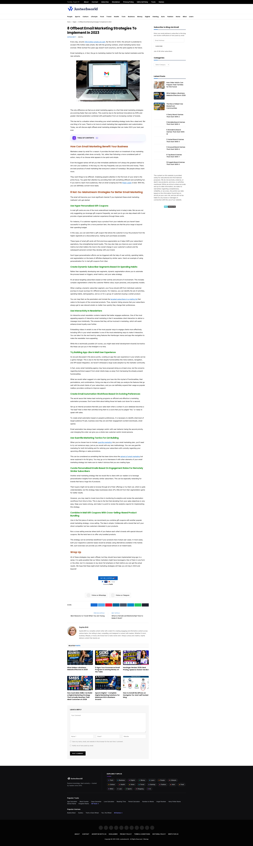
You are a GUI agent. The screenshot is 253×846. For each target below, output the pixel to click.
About (86, 2)
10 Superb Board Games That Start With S (175, 163)
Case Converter (96, 801)
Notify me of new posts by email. (82, 745)
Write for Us (173, 834)
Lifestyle (94, 17)
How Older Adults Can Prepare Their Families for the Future (174, 85)
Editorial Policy (142, 2)
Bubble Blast (71, 813)
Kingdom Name (84, 803)
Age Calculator (72, 801)
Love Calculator (109, 801)
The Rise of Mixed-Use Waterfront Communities (174, 106)
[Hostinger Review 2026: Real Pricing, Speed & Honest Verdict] (136, 657)
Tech (123, 17)
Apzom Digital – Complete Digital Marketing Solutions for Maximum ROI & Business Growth (107, 696)
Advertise (105, 2)
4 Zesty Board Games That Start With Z (174, 116)
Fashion (170, 17)
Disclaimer (116, 2)
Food (102, 17)
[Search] (185, 2)
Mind (184, 17)
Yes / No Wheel (106, 813)
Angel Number (161, 801)
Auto (163, 17)
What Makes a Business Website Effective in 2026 (77, 668)
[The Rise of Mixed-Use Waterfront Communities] (159, 106)
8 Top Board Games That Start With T (174, 156)
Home (178, 17)
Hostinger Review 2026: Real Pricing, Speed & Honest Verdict (136, 668)
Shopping (140, 789)
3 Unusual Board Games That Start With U (175, 148)
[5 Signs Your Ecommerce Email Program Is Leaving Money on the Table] (108, 657)
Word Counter (84, 801)
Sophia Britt (71, 37)
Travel (108, 17)
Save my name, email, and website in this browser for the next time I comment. (97, 741)
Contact (95, 2)
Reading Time (121, 801)
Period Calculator (134, 801)
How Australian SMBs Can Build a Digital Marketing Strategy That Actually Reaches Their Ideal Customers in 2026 (79, 696)
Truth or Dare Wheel (92, 813)
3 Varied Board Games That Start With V (175, 140)
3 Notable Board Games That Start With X (175, 123)
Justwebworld (124, 839)
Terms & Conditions (142, 834)
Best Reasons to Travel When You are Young (88, 616)
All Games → (118, 813)
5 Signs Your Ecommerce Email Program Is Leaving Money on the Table (107, 669)
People (69, 17)
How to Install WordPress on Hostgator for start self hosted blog (135, 695)
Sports (77, 17)
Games (161, 2)
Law (120, 789)
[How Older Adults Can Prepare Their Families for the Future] (159, 85)
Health (116, 17)
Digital (147, 17)
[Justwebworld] (82, 9)
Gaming (155, 17)
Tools (153, 2)
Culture (85, 17)
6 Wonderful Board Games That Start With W (175, 132)
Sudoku (80, 813)
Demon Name (71, 803)
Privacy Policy (128, 2)
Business (131, 17)
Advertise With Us (99, 834)
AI (150, 789)
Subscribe (158, 46)
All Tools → (95, 803)
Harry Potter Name (175, 801)
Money (139, 17)
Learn (191, 17)
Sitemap (146, 839)
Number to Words (148, 801)
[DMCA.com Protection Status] (170, 207)
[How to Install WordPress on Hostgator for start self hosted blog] (136, 683)
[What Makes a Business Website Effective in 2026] (80, 657)
